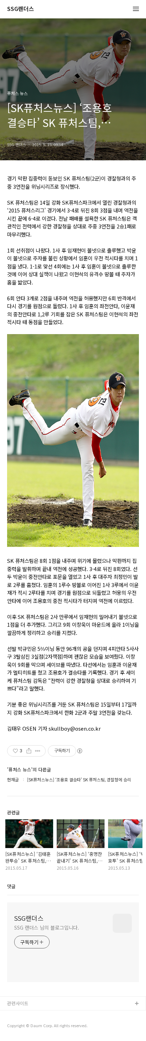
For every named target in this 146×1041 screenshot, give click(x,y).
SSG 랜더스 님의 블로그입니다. (46, 927)
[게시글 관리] (37, 751)
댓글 (11, 886)
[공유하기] (28, 751)
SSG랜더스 (20, 9)
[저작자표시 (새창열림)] (79, 751)
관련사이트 (17, 1003)
